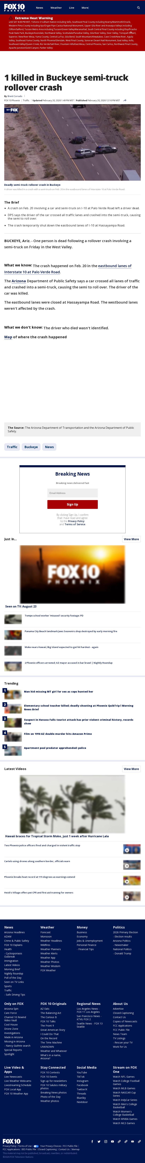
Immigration (11, 960)
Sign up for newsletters (53, 1081)
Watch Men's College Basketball (125, 1105)
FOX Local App (12, 1089)
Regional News (88, 1004)
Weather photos (49, 1101)
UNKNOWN (47, 1046)
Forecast (45, 932)
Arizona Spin (11, 1008)
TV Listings (119, 1038)
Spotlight (9, 1054)
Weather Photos (49, 962)
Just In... (10, 539)
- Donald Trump (122, 953)
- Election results (122, 936)
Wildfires (45, 945)
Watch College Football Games (126, 1082)
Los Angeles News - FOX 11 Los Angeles (88, 1010)
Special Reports (13, 1050)
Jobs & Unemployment (90, 940)
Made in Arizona (13, 1037)
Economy (82, 936)
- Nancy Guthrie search (17, 1045)
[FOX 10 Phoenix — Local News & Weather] (16, 7)
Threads (81, 1093)
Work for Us (120, 1046)
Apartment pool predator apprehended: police (55, 748)
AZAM (7, 936)
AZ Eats (44, 1008)
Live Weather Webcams (17, 1081)
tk (119, 1141)
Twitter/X (82, 1089)
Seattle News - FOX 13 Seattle (90, 1025)
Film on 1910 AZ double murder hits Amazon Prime (58, 733)
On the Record (48, 1038)
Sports (8, 986)
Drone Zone (11, 1028)
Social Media (87, 1067)
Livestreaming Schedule (17, 1085)
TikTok (81, 1076)
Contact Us (119, 1017)
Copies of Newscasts (125, 1021)
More (85, 7)
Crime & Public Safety (16, 940)
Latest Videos (15, 769)
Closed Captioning (123, 1013)
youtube (112, 1141)
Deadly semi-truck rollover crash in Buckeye (32, 184)
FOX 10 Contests (50, 1072)
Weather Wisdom (50, 966)
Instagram (82, 1081)
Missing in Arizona (14, 1041)
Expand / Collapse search (139, 8)
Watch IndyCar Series (125, 1100)
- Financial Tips (85, 949)
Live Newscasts (13, 1076)
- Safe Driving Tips (14, 994)
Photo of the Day (50, 1096)
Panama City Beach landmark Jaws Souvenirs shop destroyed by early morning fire (71, 631)
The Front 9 (47, 1025)
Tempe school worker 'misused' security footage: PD (54, 615)
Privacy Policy (76, 521)
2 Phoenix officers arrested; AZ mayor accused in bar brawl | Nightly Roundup (68, 662)
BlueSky (81, 1097)
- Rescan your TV (122, 1042)
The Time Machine (51, 1042)
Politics (119, 927)
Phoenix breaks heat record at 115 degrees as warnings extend (39, 876)
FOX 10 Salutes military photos (53, 1086)
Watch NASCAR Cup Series (124, 1094)
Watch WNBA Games (125, 1119)
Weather (47, 927)
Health (8, 949)
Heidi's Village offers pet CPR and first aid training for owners (38, 892)
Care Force (10, 1013)
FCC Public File (121, 1029)
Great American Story (52, 1029)
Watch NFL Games (124, 1076)
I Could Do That (49, 1034)
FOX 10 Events (48, 1076)
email (132, 1141)
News (49, 447)
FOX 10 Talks (48, 1021)
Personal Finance (86, 945)
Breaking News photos (53, 1092)
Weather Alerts (48, 953)
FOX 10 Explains (13, 945)
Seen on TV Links (14, 982)
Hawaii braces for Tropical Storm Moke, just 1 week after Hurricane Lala (57, 836)
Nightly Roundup (13, 973)
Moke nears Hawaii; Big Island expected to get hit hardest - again (61, 647)
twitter (99, 1141)
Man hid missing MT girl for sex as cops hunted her (58, 691)
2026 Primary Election (125, 932)
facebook (92, 1141)
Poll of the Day (12, 977)
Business (82, 932)
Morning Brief (12, 969)
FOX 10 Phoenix (12, 100)
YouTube (82, 1072)
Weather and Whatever (53, 1051)
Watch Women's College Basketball (123, 1113)
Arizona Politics (121, 940)
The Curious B (48, 1017)
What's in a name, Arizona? (50, 1056)
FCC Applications (122, 1025)
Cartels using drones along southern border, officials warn (37, 861)
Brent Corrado (15, 96)
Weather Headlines (51, 940)
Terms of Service (75, 524)
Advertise (118, 1008)
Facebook (82, 1085)
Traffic (26, 100)
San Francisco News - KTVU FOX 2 (89, 1017)
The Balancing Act (50, 1013)
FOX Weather (48, 970)
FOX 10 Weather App (16, 1093)
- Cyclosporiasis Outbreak (13, 955)
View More (131, 539)
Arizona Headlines (14, 932)
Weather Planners (50, 949)
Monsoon (46, 936)
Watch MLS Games (124, 1123)
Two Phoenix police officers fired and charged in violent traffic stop (42, 845)
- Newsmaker (120, 945)
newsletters (139, 1141)
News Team (120, 1034)
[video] (72, 804)
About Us (120, 1004)
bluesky (126, 1141)
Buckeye (31, 447)
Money (82, 927)
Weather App (47, 957)
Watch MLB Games (124, 1088)
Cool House (11, 1024)
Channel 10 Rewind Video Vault (15, 1018)
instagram (106, 1141)
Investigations (12, 1033)
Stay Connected (53, 1067)
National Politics (122, 949)
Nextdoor (82, 1102)
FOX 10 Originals (53, 1004)
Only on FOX (14, 1004)
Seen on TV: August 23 (20, 606)
